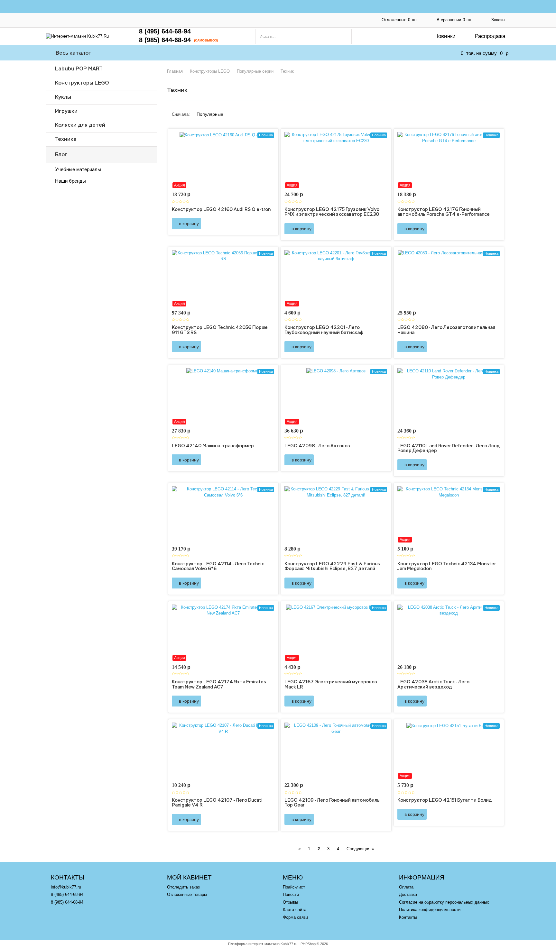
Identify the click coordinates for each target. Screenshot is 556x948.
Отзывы (290, 902)
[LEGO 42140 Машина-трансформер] (223, 396)
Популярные (210, 114)
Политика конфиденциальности (76, 23)
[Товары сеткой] (495, 112)
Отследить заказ (183, 887)
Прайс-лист (294, 887)
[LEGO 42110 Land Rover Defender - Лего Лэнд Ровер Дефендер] (449, 396)
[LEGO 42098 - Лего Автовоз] (336, 396)
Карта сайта (294, 909)
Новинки (445, 36)
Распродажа (490, 36)
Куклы (63, 97)
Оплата (141, 16)
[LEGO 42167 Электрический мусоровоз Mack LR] (336, 633)
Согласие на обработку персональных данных (258, 16)
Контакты (294, 23)
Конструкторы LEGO (82, 82)
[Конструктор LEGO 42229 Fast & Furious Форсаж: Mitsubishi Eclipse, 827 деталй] (336, 514)
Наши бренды (70, 181)
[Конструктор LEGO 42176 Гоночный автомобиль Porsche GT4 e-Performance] (449, 160)
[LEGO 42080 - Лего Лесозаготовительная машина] (449, 278)
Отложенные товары (187, 894)
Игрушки (66, 111)
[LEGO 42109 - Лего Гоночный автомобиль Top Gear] (336, 751)
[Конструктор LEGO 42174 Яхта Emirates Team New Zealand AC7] (223, 633)
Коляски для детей (80, 125)
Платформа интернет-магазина (254, 944)
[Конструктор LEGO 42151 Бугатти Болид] (449, 751)
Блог (61, 154)
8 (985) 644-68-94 (165, 39)
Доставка (180, 16)
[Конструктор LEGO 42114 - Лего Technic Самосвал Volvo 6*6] (223, 514)
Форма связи (295, 917)
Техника (66, 139)
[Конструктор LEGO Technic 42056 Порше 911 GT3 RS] (223, 278)
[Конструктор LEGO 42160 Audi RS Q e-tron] (223, 160)
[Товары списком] (486, 112)
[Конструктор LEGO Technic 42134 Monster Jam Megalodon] (449, 514)
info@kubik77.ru (66, 887)
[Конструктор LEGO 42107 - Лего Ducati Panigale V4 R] (223, 751)
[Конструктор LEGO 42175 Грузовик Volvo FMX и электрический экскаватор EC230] (336, 160)
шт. (400, 19)
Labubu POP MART (79, 68)
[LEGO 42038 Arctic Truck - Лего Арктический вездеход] (449, 633)
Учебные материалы (78, 169)
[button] (261, 223)
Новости (291, 894)
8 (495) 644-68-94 (165, 31)
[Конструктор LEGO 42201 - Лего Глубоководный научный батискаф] (336, 278)
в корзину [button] (188, 223)
